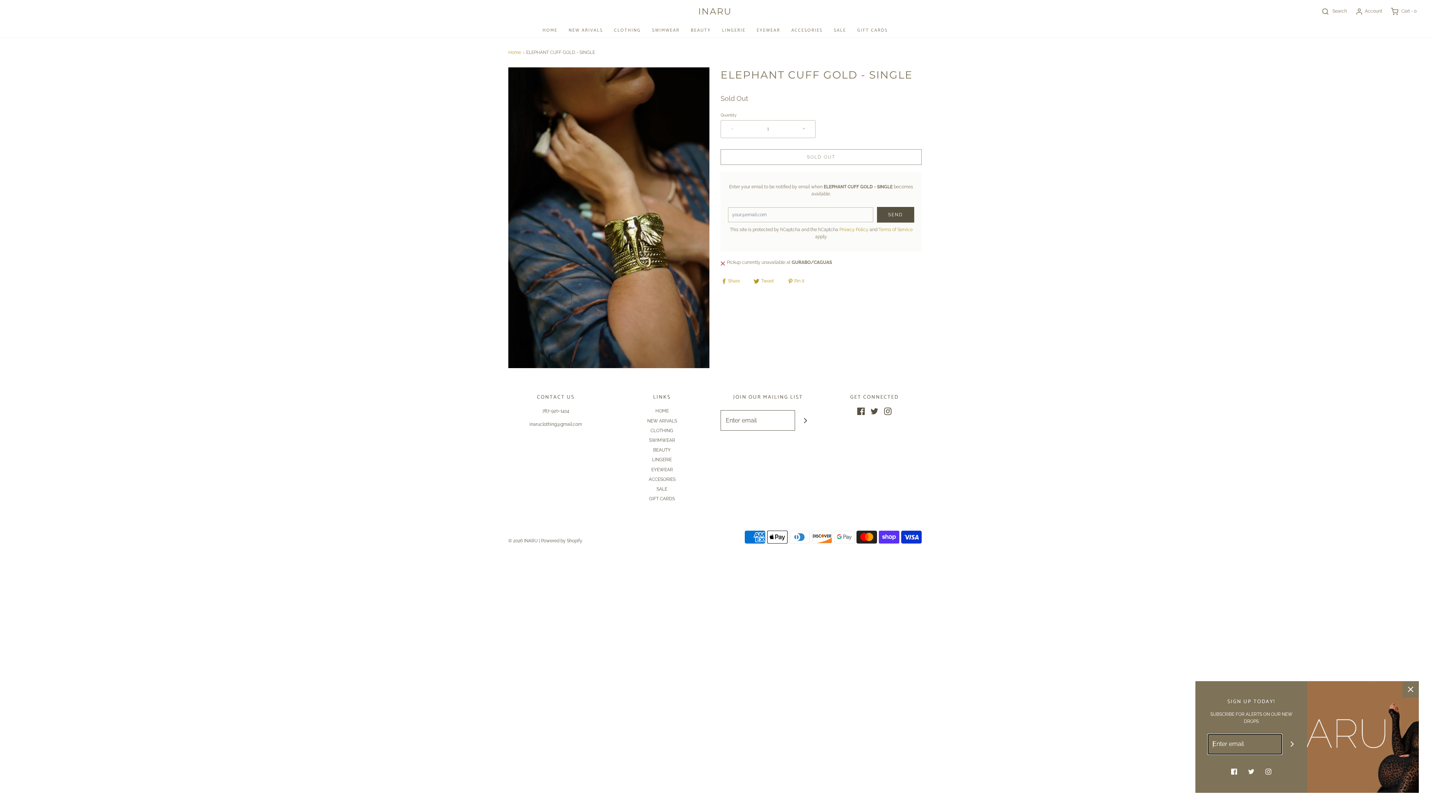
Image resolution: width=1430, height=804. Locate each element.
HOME (550, 30)
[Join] (805, 420)
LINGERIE (734, 30)
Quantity (729, 115)
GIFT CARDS (872, 30)
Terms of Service (895, 229)
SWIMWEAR (666, 30)
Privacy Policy (853, 229)
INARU (715, 11)
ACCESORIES (807, 30)
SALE (840, 30)
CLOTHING (627, 30)
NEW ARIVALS (586, 30)
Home (514, 52)
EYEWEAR (768, 30)
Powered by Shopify (561, 540)
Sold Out (821, 157)
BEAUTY (701, 30)
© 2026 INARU (523, 540)
